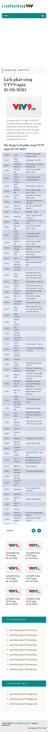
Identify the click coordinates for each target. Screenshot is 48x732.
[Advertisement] (24, 43)
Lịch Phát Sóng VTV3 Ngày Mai (23, 699)
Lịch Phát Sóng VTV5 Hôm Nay (23, 650)
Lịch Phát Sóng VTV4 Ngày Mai (23, 704)
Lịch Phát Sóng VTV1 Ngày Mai (23, 694)
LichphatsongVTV (22, 723)
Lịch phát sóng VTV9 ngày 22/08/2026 (12, 601)
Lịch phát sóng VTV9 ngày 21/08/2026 (33, 601)
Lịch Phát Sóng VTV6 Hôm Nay (23, 654)
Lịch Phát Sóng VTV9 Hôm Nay (23, 669)
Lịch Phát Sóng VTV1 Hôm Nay (23, 630)
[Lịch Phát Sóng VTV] (18, 5)
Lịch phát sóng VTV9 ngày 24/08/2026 (12, 578)
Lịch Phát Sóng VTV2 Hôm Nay (23, 635)
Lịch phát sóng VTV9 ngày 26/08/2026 (12, 555)
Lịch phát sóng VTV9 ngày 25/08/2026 (33, 555)
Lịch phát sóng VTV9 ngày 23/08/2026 (33, 578)
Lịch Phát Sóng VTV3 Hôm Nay (23, 640)
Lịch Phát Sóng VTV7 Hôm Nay (23, 659)
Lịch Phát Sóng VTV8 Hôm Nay (23, 664)
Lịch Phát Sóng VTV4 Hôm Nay (23, 645)
